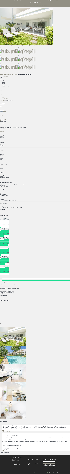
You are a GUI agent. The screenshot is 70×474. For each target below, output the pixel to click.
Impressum (36, 462)
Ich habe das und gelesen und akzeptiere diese (49, 465)
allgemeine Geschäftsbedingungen (48, 465)
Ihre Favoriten (56, 0)
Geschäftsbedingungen (38, 461)
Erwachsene (1, 105)
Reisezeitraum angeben (3, 111)
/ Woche (6, 429)
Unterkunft (3, 97)
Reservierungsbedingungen (5, 98)
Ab (0, 101)
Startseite (25, 5)
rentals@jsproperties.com (17, 464)
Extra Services (36, 5)
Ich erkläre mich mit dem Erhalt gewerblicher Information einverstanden (49, 467)
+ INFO (2, 430)
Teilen (1, 77)
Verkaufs (41, 5)
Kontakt (45, 5)
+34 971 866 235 (16, 462)
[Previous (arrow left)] (0, 79)
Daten (0, 103)
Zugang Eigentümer (50, 0)
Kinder (1, 109)
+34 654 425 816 (16, 463)
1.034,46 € (3, 429)
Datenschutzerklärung (38, 463)
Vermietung (30, 5)
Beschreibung (2, 80)
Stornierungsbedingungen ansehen (4, 286)
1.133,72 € (3, 449)
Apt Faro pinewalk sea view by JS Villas (6, 425)
